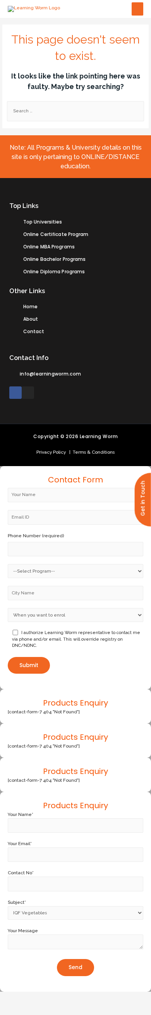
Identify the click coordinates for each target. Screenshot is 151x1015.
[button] (143, 500)
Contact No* (21, 872)
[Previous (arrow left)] (11, 1009)
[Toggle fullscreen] (60, 997)
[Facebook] (15, 392)
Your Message (23, 930)
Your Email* (20, 843)
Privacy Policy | (53, 452)
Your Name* (20, 814)
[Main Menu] (137, 9)
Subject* (17, 902)
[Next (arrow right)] (36, 1009)
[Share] (36, 997)
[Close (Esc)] (11, 997)
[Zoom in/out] (84, 997)
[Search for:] (75, 111)
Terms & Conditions (92, 452)
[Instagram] (28, 392)
